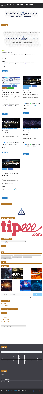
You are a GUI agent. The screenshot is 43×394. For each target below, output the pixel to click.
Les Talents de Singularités (6, 256)
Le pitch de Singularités (7, 204)
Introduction (4, 169)
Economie (11, 255)
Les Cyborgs (27, 92)
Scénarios (3, 255)
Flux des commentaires (5, 319)
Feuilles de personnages (27, 256)
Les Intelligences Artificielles (28, 133)
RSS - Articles (3, 303)
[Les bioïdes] (11, 123)
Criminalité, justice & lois (17, 255)
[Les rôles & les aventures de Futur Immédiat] (6, 273)
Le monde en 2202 (29, 4)
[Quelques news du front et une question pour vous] (21, 39)
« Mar (2, 368)
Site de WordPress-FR (5, 321)
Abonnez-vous (38, 294)
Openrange (9, 6)
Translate (9, 242)
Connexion (3, 315)
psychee (10, 52)
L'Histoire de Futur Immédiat (6, 258)
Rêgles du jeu (4, 88)
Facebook (4, 246)
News (3, 50)
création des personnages (6, 86)
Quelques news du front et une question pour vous (18, 55)
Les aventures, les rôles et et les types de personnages (10, 175)
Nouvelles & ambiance (37, 255)
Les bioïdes (5, 133)
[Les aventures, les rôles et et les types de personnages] (11, 163)
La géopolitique (30, 255)
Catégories (3, 324)
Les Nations (20, 256)
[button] (14, 4)
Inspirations (14, 256)
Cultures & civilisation (27, 86)
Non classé (7, 255)
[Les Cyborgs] (32, 80)
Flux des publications (5, 317)
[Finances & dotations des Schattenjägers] (17, 273)
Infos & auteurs (10, 4)
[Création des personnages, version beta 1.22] (11, 80)
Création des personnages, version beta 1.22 (10, 93)
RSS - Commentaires (5, 305)
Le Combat (24, 255)
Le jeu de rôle (20, 4)
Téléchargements (28, 6)
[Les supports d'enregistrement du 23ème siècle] (36, 285)
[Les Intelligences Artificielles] (32, 123)
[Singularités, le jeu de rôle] (2, 5)
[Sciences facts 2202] (6, 285)
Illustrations (18, 6)
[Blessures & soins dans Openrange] (36, 273)
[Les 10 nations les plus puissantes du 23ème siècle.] (25, 285)
